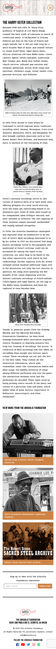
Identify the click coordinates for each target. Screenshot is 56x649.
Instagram (33, 644)
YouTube (23, 644)
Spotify (38, 644)
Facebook (17, 644)
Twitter (28, 644)
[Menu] (50, 8)
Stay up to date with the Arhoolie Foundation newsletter (28, 578)
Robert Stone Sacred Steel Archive (23, 562)
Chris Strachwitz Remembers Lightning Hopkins (25, 516)
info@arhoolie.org (28, 635)
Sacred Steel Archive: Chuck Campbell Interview (24, 461)
